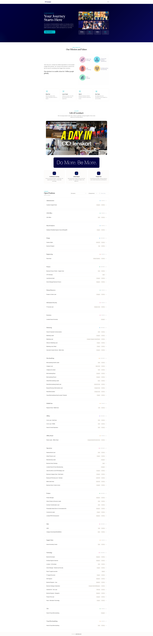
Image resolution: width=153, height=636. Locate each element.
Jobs (108, 1)
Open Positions (48, 31)
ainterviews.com (78, 634)
